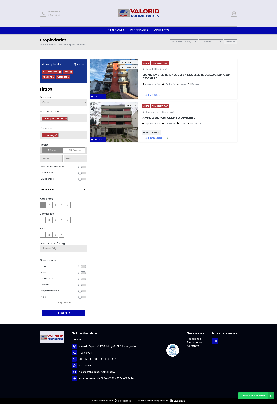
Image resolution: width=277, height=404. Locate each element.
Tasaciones (116, 30)
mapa (232, 41)
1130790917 (85, 365)
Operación (46, 97)
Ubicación (46, 128)
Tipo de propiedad (51, 111)
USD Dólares (74, 150)
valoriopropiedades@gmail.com (97, 372)
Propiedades (139, 30)
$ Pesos (52, 150)
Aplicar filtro (63, 312)
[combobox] (63, 118)
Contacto (161, 30)
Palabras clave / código (53, 243)
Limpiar (80, 64)
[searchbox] (69, 119)
